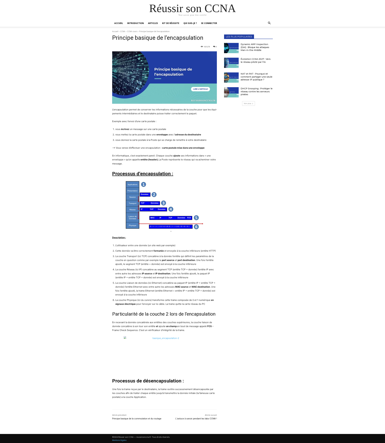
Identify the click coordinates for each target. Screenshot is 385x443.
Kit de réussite (170, 23)
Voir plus (247, 103)
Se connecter (209, 23)
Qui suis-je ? (190, 23)
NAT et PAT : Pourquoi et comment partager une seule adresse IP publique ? (256, 76)
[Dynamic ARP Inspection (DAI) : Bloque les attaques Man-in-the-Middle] (231, 48)
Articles (153, 23)
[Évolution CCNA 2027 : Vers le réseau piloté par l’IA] (231, 63)
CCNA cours (132, 31)
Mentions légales (119, 440)
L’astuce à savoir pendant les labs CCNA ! (196, 418)
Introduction (135, 23)
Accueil (118, 23)
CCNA (122, 31)
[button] (269, 23)
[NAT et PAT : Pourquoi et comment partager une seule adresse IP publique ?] (231, 77)
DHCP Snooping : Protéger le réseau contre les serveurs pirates (257, 91)
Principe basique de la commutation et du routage (136, 418)
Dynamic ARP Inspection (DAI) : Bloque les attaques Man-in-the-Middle (255, 47)
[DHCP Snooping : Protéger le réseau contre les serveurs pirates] (231, 92)
